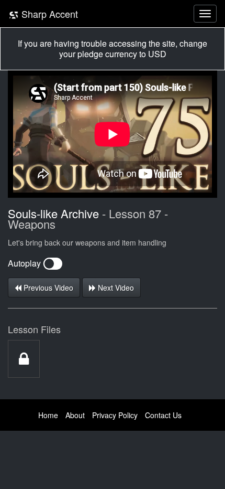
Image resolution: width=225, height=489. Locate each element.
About (75, 415)
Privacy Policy (115, 415)
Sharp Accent (48, 13)
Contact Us (163, 415)
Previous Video (47, 287)
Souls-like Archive (53, 213)
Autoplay (25, 263)
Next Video (115, 287)
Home (48, 415)
